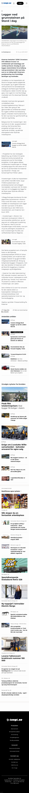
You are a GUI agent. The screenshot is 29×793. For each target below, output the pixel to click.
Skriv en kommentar (21, 310)
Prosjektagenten (14, 737)
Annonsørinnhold (14, 751)
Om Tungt (14, 768)
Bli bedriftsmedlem (14, 731)
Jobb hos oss (14, 765)
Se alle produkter (14, 740)
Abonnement (14, 729)
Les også (14, 141)
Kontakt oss (14, 762)
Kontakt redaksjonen (14, 759)
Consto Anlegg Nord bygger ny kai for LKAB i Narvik (19, 145)
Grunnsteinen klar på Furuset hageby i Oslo (19, 242)
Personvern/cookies (14, 748)
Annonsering (14, 734)
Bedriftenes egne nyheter (11, 491)
